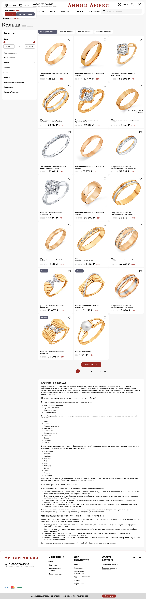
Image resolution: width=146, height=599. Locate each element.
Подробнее (82, 596)
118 (104, 371)
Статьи (77, 580)
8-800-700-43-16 (43, 4)
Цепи (52, 11)
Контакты (52, 565)
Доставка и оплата (110, 564)
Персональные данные (54, 569)
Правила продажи (56, 574)
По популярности (46, 32)
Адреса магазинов (82, 577)
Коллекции (94, 11)
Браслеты (66, 11)
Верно (10, 14)
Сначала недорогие (103, 32)
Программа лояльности (79, 572)
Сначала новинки (84, 32)
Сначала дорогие (66, 32)
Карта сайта (79, 584)
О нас (50, 562)
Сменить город (25, 14)
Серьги (40, 11)
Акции (79, 11)
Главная (5, 19)
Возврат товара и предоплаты (109, 569)
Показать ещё (91, 365)
